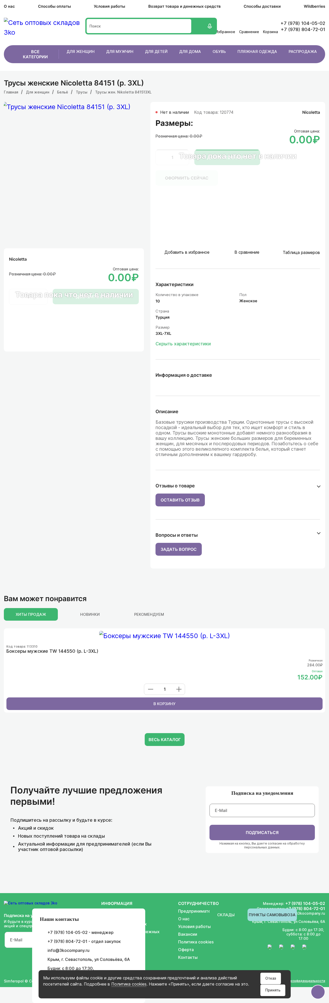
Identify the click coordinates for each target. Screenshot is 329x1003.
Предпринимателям (198, 911)
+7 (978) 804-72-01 (305, 908)
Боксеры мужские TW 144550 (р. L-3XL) (52, 651)
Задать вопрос (179, 549)
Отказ (270, 978)
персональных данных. (262, 847)
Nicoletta (18, 259)
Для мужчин (119, 51)
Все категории (35, 54)
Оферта (186, 949)
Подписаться (262, 832)
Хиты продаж (31, 614)
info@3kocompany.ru (68, 950)
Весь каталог (165, 739)
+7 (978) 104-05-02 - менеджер (81, 932)
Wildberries (314, 6)
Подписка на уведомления (262, 793)
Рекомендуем (149, 614)
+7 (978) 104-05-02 (305, 903)
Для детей (156, 51)
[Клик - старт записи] (209, 26)
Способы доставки (262, 6)
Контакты (188, 957)
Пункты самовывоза (272, 914)
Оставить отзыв (180, 500)
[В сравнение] (311, 635)
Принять (272, 990)
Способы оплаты (54, 6)
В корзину (164, 703)
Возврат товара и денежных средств (184, 6)
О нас (9, 6)
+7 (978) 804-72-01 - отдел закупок (84, 941)
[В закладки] (319, 635)
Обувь (219, 51)
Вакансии (187, 934)
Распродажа (303, 51)
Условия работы (109, 6)
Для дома (190, 51)
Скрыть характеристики (183, 343)
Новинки (90, 614)
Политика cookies (129, 984)
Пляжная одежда (257, 51)
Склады (226, 914)
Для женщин (81, 51)
